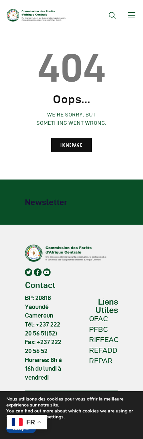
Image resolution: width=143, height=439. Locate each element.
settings (55, 417)
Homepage (71, 145)
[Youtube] (47, 272)
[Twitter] (28, 272)
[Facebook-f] (37, 272)
